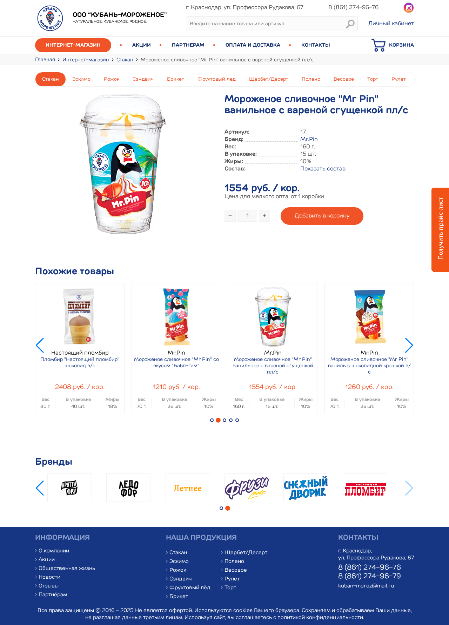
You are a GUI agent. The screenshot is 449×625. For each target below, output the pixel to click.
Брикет (175, 79)
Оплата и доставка (253, 45)
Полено (311, 79)
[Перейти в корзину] (380, 51)
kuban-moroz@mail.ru (366, 586)
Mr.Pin (309, 139)
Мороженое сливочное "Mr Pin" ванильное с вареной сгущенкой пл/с (273, 366)
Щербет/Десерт (268, 79)
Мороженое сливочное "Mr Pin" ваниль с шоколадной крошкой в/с (369, 366)
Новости (49, 577)
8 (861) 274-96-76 (369, 567)
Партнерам (188, 45)
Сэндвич (143, 79)
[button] (211, 420)
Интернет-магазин (73, 45)
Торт (372, 79)
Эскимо (81, 79)
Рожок (111, 79)
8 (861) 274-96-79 (369, 576)
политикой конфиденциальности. (320, 617)
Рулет (398, 79)
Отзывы (49, 586)
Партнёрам (53, 595)
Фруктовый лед (216, 79)
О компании (54, 551)
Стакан (124, 60)
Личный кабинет (391, 24)
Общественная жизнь (67, 568)
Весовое (344, 79)
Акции (141, 45)
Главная (45, 59)
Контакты (315, 45)
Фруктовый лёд (189, 588)
